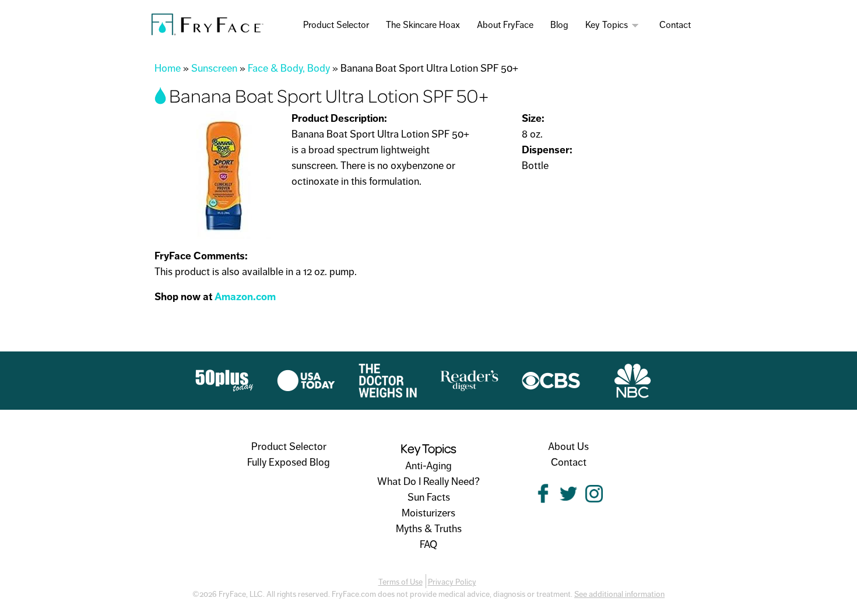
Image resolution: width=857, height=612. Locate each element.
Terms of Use (400, 582)
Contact (675, 25)
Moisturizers (428, 513)
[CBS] (551, 390)
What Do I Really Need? (428, 481)
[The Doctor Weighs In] (388, 390)
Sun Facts (429, 497)
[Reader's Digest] (469, 390)
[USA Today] (306, 390)
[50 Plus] (224, 390)
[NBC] (632, 390)
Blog (559, 25)
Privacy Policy (452, 582)
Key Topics (606, 25)
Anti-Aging (428, 465)
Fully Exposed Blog (288, 462)
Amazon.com (245, 296)
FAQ (428, 544)
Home (167, 68)
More (636, 25)
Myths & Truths (429, 528)
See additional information (619, 594)
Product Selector (336, 25)
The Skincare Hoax (423, 25)
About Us (568, 446)
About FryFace (505, 25)
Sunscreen (214, 68)
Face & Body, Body (289, 68)
